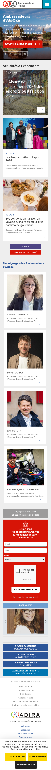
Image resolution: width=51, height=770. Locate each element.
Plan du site (25, 694)
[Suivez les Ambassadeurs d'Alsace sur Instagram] (25, 53)
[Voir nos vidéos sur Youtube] (15, 53)
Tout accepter (15, 756)
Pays (7, 555)
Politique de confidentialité (25, 597)
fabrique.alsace (25, 737)
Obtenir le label (25, 655)
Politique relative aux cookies (25, 705)
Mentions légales (25, 698)
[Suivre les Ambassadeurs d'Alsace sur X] (10, 53)
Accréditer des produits (25, 672)
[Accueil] (18, 4)
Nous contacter (25, 686)
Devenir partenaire (25, 647)
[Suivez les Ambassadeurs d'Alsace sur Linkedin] (20, 53)
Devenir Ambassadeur (20, 44)
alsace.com (25, 730)
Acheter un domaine (25, 663)
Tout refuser (37, 756)
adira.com (25, 726)
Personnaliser (26, 764)
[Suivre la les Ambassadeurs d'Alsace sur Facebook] (5, 53)
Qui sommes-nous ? (25, 690)
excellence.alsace (25, 733)
